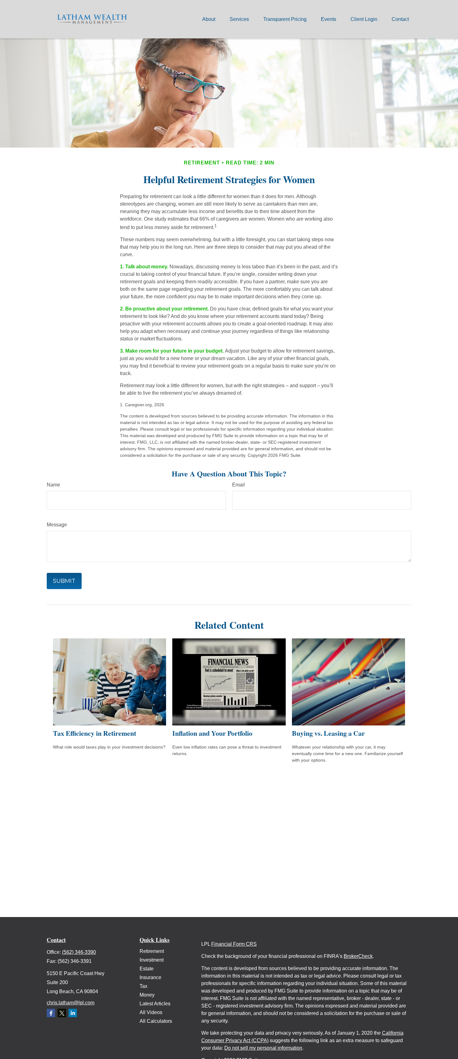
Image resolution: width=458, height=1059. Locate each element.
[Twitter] (62, 1013)
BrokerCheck (358, 956)
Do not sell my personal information (263, 1048)
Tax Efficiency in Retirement (94, 733)
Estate (147, 968)
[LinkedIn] (73, 1013)
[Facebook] (51, 1013)
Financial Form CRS (234, 944)
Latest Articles (155, 1003)
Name (53, 484)
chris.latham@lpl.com (70, 1002)
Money (147, 995)
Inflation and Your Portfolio (212, 733)
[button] (209, 19)
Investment (152, 960)
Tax (143, 986)
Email (238, 484)
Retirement (152, 951)
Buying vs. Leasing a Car (328, 733)
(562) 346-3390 (79, 952)
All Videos (151, 1012)
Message (57, 524)
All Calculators (156, 1021)
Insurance (150, 977)
